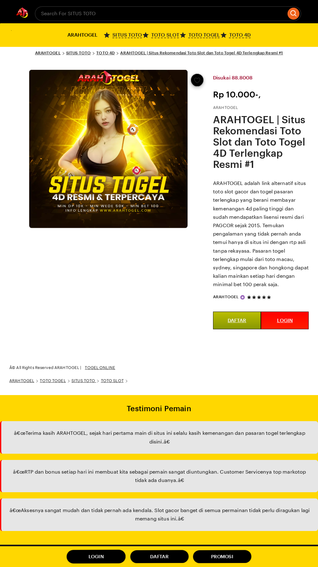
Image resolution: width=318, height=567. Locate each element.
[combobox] (160, 13)
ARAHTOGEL (48, 53)
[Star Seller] (242, 297)
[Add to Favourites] (197, 80)
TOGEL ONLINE (100, 367)
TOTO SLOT (112, 380)
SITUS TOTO (78, 53)
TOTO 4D (105, 53)
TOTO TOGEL (53, 380)
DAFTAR (237, 320)
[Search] (293, 13)
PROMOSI (222, 556)
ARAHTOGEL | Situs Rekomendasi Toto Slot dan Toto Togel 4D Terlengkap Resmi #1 (201, 53)
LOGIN (285, 320)
